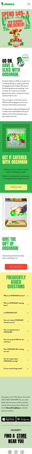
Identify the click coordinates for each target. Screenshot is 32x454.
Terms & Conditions (13, 408)
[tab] (13, 44)
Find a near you (15, 438)
